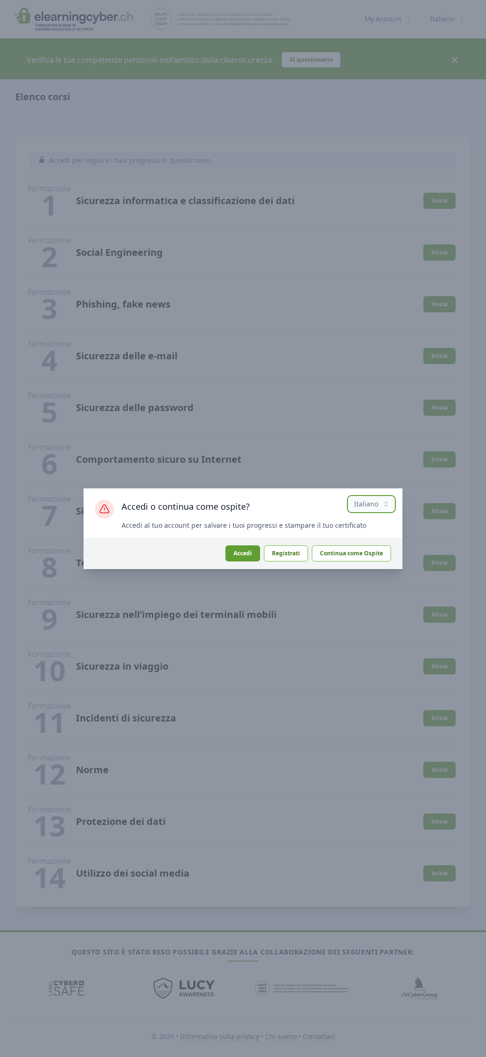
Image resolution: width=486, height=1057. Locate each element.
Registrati (286, 553)
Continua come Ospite (351, 553)
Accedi (243, 553)
